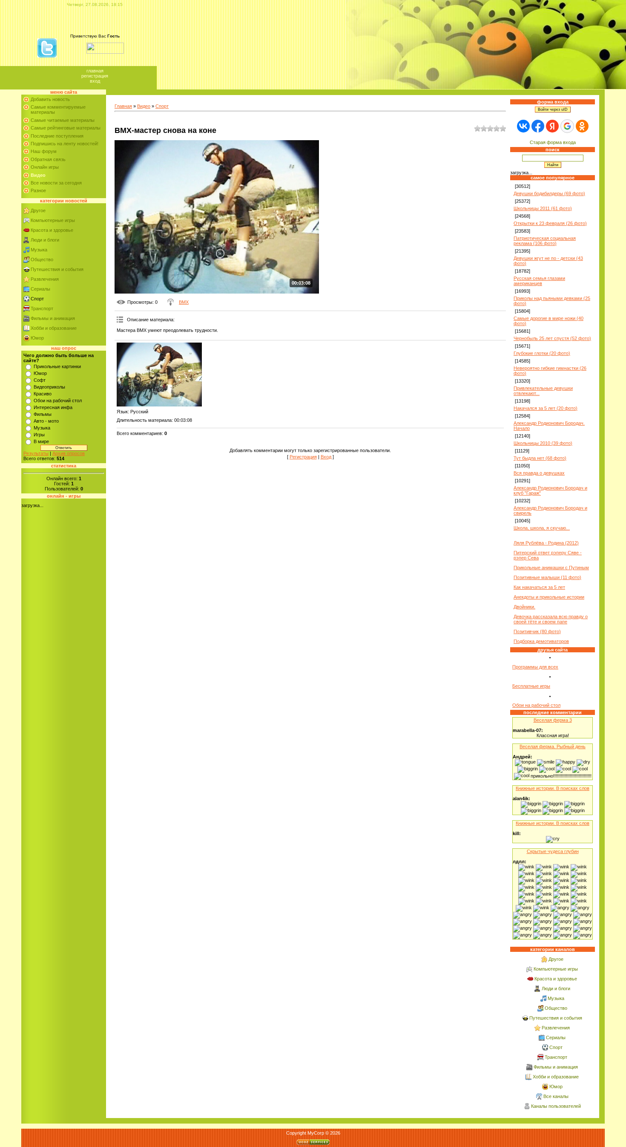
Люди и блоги (45, 239)
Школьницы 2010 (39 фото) (543, 443)
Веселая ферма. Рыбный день (553, 746)
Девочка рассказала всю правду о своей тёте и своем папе (551, 619)
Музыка (39, 249)
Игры (39, 434)
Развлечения (45, 279)
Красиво (43, 393)
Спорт (37, 298)
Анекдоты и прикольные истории (549, 596)
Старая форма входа (553, 142)
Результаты (36, 453)
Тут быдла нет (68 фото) (540, 458)
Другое (38, 210)
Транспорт (42, 308)
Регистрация (94, 75)
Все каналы (556, 1096)
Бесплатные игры (531, 686)
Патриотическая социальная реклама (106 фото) (545, 241)
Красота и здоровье (52, 230)
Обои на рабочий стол (58, 400)
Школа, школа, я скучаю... (542, 527)
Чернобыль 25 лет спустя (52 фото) (552, 338)
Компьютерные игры (53, 220)
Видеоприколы (49, 386)
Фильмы (43, 414)
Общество (42, 259)
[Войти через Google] (567, 126)
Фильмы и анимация (53, 318)
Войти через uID (553, 109)
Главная (94, 70)
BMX (184, 302)
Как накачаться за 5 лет (539, 587)
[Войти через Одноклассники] (582, 126)
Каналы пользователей (556, 1106)
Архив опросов (68, 453)
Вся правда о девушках (539, 473)
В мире (41, 441)
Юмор (37, 337)
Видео (143, 106)
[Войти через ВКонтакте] (523, 126)
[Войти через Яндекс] (552, 126)
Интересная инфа (53, 407)
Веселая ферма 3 (553, 720)
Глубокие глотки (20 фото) (542, 353)
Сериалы (40, 288)
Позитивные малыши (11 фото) (547, 577)
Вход (95, 81)
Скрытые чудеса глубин (553, 851)
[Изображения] (159, 374)
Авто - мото (46, 421)
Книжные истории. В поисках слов (552, 788)
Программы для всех (535, 666)
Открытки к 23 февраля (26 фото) (550, 223)
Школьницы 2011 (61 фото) (543, 208)
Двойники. (524, 606)
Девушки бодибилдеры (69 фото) (549, 193)
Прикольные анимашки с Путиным (551, 567)
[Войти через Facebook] (537, 126)
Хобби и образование (54, 328)
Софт (40, 380)
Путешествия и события (57, 269)
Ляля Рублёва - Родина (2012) (546, 542)
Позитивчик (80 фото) (537, 631)
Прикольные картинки (57, 366)
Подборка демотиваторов (541, 641)
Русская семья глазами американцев (539, 281)
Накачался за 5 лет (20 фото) (545, 408)
